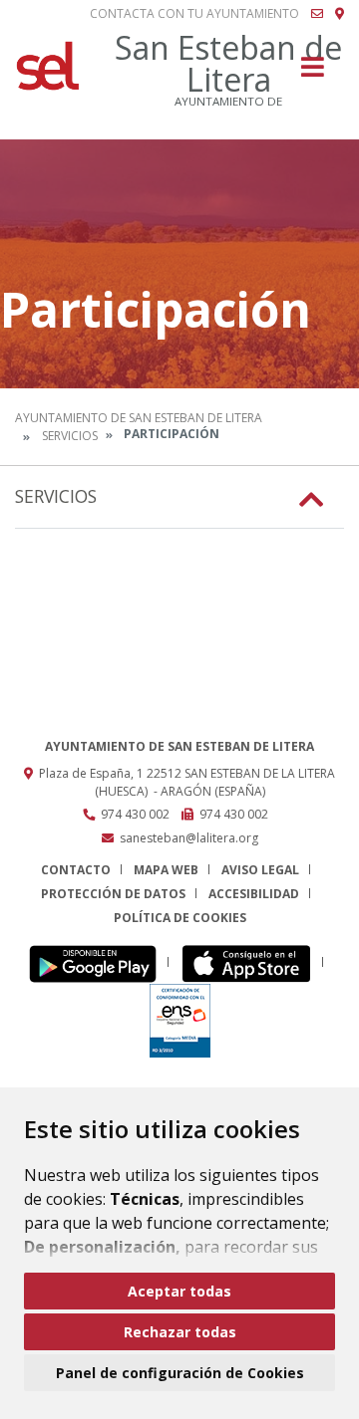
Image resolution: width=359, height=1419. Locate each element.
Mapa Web (166, 869)
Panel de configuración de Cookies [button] (180, 1372)
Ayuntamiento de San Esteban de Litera (138, 417)
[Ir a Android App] (98, 962)
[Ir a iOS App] (251, 962)
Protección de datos (113, 893)
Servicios (70, 435)
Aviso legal (260, 869)
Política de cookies (180, 917)
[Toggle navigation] (312, 73)
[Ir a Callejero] (339, 14)
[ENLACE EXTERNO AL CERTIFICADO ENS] (180, 1019)
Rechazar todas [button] (180, 1331)
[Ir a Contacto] (317, 14)
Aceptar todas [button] (179, 1291)
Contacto (76, 869)
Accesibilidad (253, 893)
